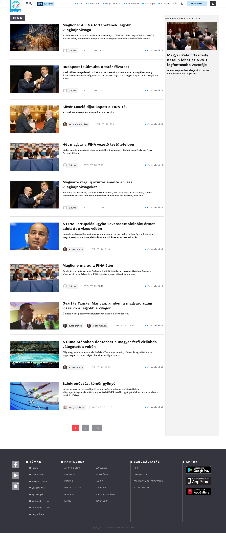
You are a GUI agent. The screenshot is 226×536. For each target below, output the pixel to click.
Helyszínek (38, 514)
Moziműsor (102, 474)
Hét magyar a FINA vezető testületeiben (98, 144)
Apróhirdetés (72, 468)
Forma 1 (68, 481)
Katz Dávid (75, 325)
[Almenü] (28, 3)
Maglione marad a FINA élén (88, 265)
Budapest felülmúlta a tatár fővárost (96, 67)
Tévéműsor (102, 501)
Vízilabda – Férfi (41, 507)
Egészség (69, 474)
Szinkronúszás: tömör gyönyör (90, 383)
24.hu (72, 50)
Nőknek (100, 481)
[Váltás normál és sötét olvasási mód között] (182, 4)
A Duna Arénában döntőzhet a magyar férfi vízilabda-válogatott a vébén (111, 344)
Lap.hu (67, 501)
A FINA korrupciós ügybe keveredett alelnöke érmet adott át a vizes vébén (109, 226)
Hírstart (69, 494)
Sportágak (149, 3)
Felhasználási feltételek (148, 481)
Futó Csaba (76, 249)
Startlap (101, 488)
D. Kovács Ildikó (78, 124)
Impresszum (140, 474)
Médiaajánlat (141, 488)
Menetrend (94, 3)
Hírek (80, 3)
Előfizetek (197, 4)
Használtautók (72, 488)
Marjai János (76, 407)
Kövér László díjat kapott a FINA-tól (95, 107)
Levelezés (101, 468)
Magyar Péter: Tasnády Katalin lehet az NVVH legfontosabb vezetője (187, 60)
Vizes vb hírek (155, 50)
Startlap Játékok (105, 494)
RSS (136, 468)
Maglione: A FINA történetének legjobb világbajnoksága (97, 27)
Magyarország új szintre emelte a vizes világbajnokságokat (98, 184)
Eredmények (132, 3)
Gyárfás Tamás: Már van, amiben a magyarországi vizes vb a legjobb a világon (107, 305)
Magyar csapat (112, 3)
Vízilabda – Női (168, 3)
